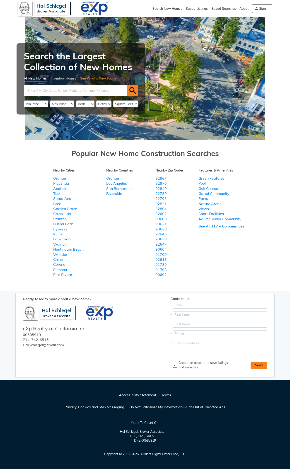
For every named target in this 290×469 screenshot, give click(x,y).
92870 (161, 183)
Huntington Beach (68, 249)
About (244, 9)
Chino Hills (62, 213)
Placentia (61, 183)
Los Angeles (116, 183)
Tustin (58, 193)
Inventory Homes (63, 78)
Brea (57, 203)
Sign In (264, 9)
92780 (161, 193)
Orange (59, 178)
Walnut (59, 244)
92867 (161, 178)
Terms (166, 395)
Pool (202, 183)
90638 (161, 229)
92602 (161, 213)
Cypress (60, 229)
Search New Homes (167, 9)
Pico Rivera (62, 274)
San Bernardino (119, 188)
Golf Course (208, 188)
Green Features (211, 178)
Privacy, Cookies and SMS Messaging (94, 407)
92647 (161, 244)
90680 (161, 219)
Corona (59, 264)
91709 (161, 254)
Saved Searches (223, 9)
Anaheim (60, 188)
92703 (161, 198)
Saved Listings (197, 9)
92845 (161, 234)
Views (203, 208)
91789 (161, 264)
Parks (203, 198)
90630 (161, 239)
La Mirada (62, 239)
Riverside (114, 193)
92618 (161, 259)
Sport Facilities (211, 213)
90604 (161, 249)
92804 (161, 208)
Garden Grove (65, 208)
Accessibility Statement (137, 395)
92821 (161, 203)
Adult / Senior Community (220, 219)
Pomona (60, 269)
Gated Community (213, 193)
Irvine (58, 234)
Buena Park (63, 224)
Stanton (60, 219)
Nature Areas (209, 203)
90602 (161, 274)
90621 (161, 224)
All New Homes (35, 78)
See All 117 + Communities (221, 226)
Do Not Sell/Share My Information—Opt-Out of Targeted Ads (177, 407)
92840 (161, 188)
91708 (161, 269)
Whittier (60, 254)
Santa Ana (62, 198)
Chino (58, 259)
